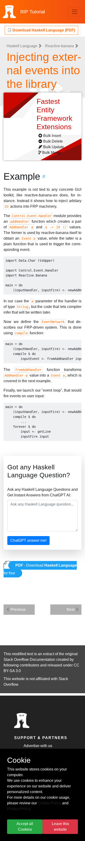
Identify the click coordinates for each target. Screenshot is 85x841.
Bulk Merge (51, 153)
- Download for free (40, 569)
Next (71, 609)
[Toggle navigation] (74, 11)
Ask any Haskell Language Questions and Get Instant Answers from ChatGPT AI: (42, 492)
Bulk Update (53, 147)
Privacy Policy (19, 809)
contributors (29, 665)
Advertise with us (38, 746)
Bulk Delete (53, 141)
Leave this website (60, 826)
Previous (18, 609)
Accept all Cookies (25, 826)
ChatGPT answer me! (28, 540)
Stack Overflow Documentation (29, 660)
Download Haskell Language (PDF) (43, 30)
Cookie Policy (49, 803)
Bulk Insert (52, 136)
